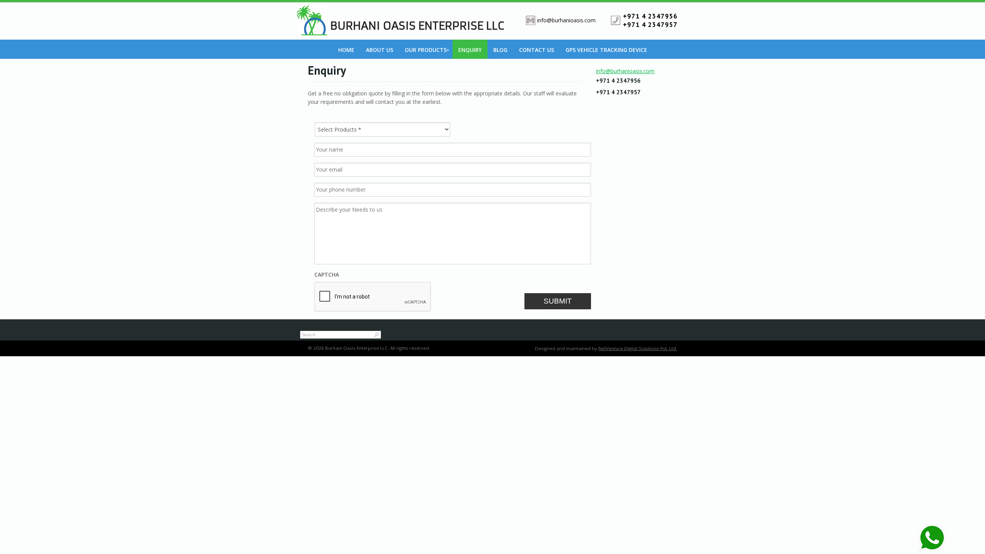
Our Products (426, 49)
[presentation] (372, 297)
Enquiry (470, 49)
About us (379, 49)
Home (346, 49)
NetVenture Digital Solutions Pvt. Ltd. (637, 348)
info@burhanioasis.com (566, 20)
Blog (500, 49)
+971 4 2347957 (650, 24)
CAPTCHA (326, 274)
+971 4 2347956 (650, 16)
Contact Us (536, 49)
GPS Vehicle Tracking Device (606, 49)
